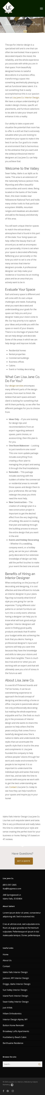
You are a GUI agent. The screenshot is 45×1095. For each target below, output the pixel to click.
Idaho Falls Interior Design (15, 972)
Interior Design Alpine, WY (15, 1019)
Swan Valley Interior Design (16, 1001)
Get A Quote (23, 861)
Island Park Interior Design (15, 995)
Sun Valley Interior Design (15, 990)
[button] (41, 8)
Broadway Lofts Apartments (16, 1031)
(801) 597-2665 (9, 884)
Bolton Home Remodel (13, 1025)
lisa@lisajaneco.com (12, 888)
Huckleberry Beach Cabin (14, 1037)
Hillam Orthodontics (12, 1013)
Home (5, 954)
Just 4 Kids (7, 1007)
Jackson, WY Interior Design (16, 978)
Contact (6, 966)
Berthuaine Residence (13, 1043)
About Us (7, 960)
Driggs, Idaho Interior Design (16, 984)
